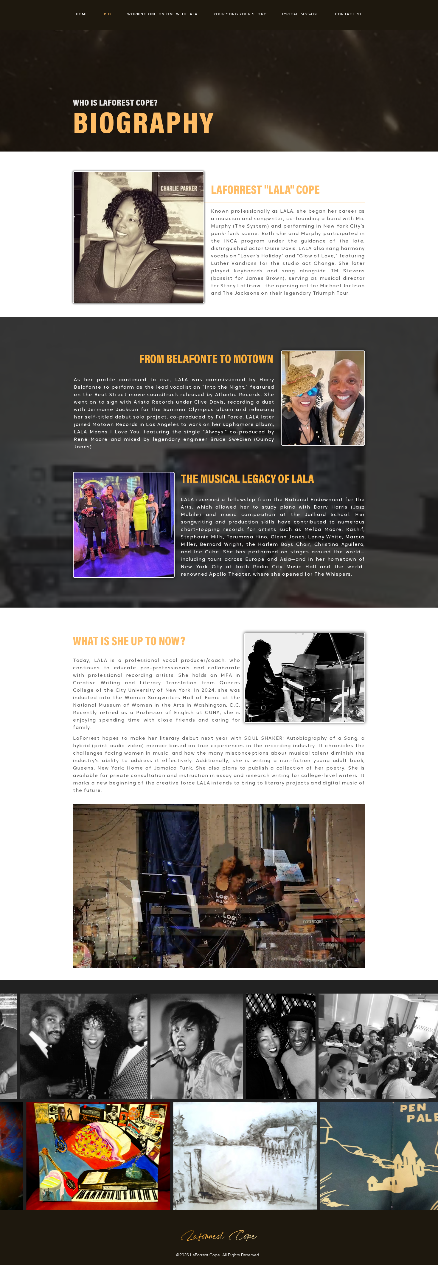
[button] (357, 961)
